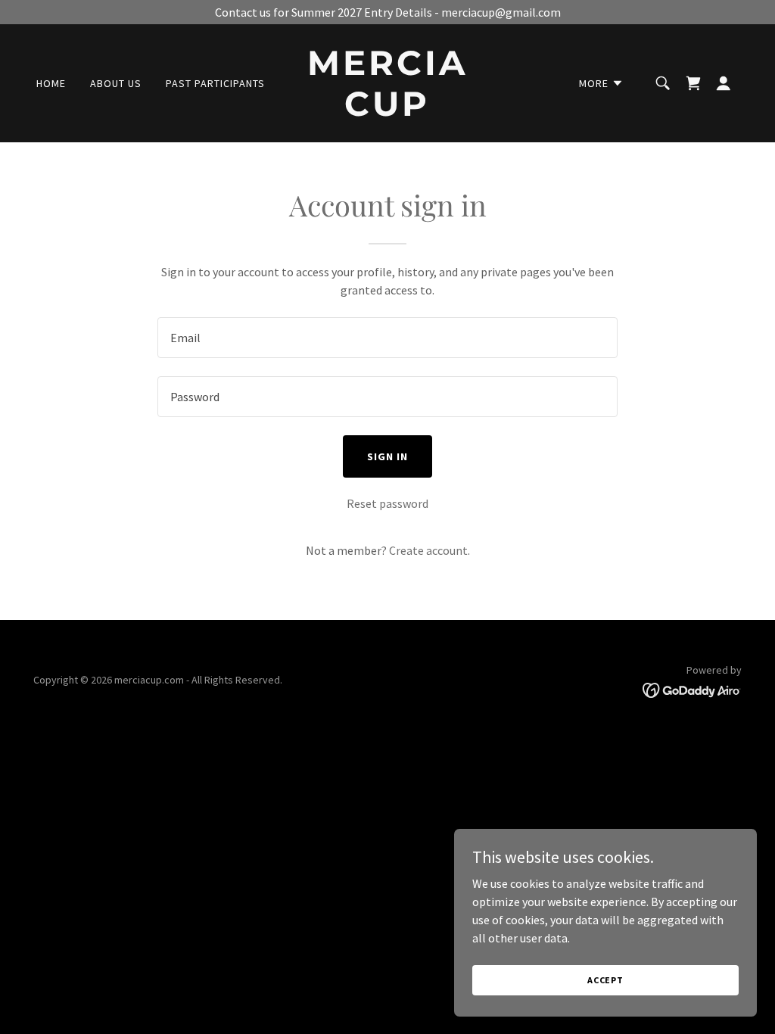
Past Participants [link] (215, 83)
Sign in (387, 456)
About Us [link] (116, 83)
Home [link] (51, 83)
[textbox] (387, 337)
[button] (601, 83)
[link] (387, 111)
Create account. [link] (429, 550)
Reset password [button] (387, 503)
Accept (605, 980)
